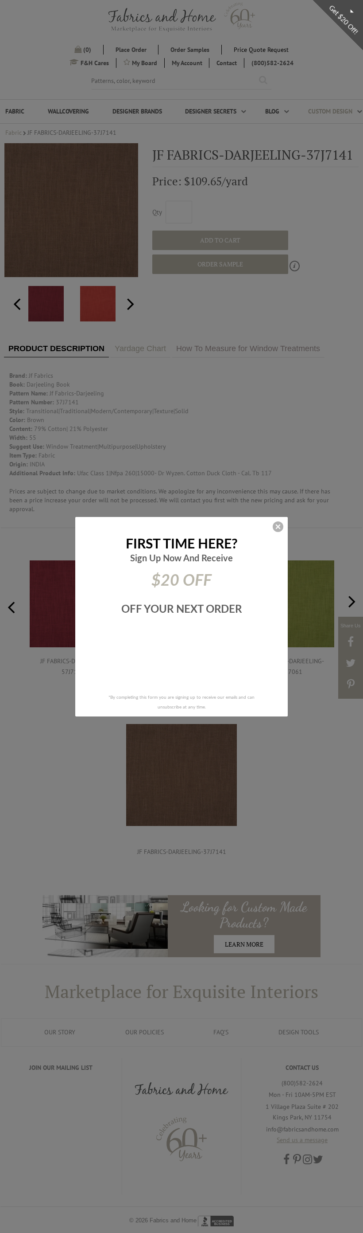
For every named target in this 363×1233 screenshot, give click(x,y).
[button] (278, 526)
